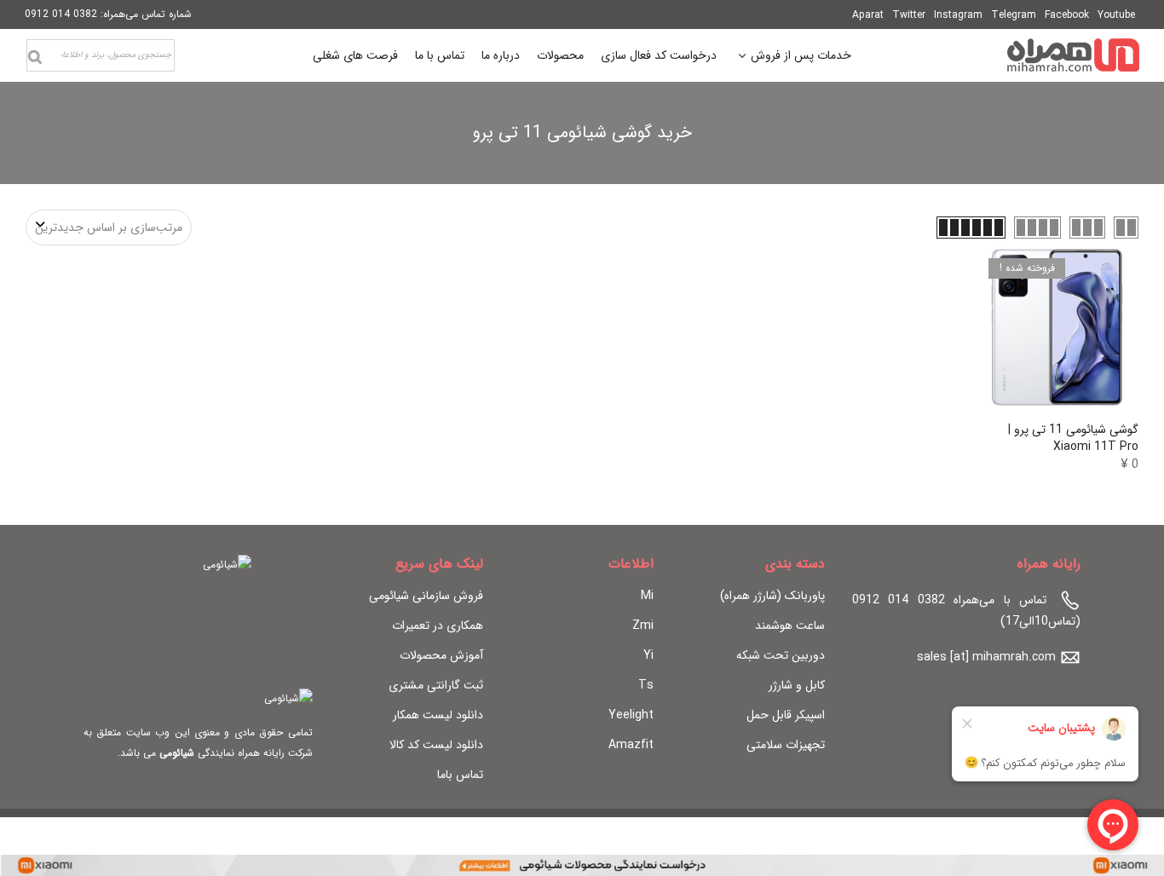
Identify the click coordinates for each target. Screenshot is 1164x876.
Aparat (868, 15)
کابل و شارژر (797, 685)
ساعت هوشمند (790, 625)
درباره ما (500, 55)
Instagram (958, 15)
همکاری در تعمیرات (437, 625)
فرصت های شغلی (355, 55)
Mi (647, 595)
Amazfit (631, 744)
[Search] (35, 57)
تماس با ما (439, 55)
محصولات (560, 55)
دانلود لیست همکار (438, 715)
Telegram (1013, 15)
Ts (646, 685)
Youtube (1116, 15)
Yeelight (631, 715)
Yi (648, 655)
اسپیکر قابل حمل (785, 715)
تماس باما (460, 774)
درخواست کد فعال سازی (659, 55)
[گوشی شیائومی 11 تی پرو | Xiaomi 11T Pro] (1057, 326)
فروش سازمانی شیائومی (426, 595)
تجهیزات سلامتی (785, 744)
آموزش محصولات (441, 655)
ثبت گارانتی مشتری (436, 685)
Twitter (908, 15)
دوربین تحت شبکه (780, 655)
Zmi (643, 625)
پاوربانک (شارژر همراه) (772, 595)
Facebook (1067, 15)
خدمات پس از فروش (801, 57)
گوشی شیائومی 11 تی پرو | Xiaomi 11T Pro (1073, 438)
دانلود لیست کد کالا (436, 744)
